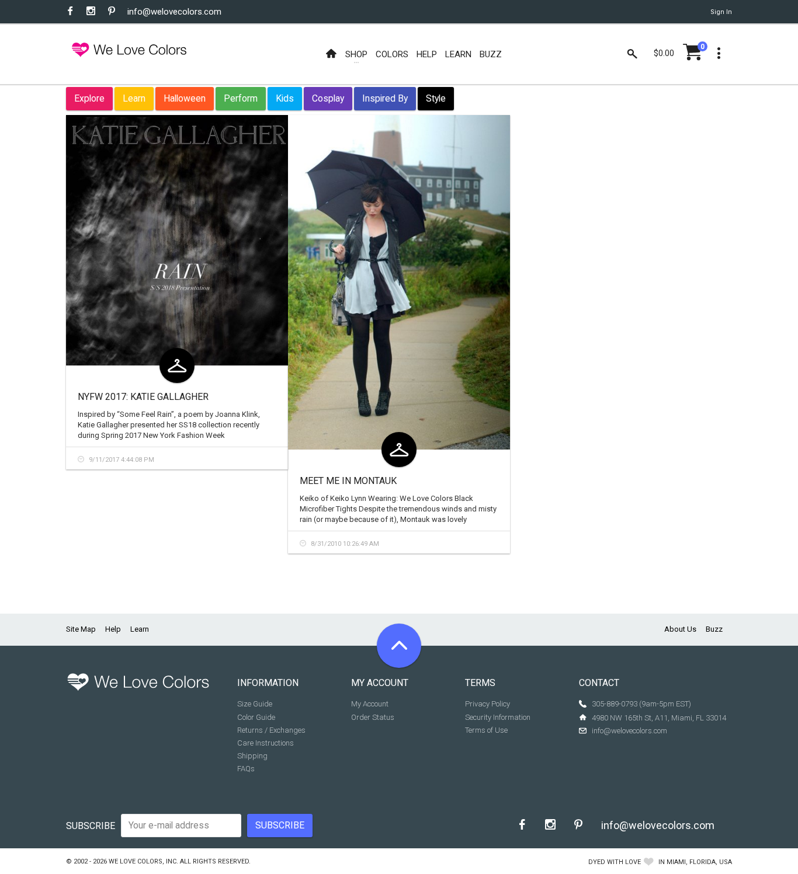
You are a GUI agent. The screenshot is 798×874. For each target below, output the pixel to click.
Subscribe (90, 825)
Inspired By (385, 98)
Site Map (81, 629)
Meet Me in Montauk (348, 480)
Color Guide (256, 717)
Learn (134, 98)
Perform (241, 98)
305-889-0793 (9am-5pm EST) (641, 703)
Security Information (497, 717)
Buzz (714, 629)
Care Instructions (265, 743)
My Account (369, 703)
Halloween (185, 98)
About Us (680, 629)
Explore (89, 98)
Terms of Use (486, 730)
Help (113, 629)
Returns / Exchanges (271, 730)
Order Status (372, 717)
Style (436, 98)
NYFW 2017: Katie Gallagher (143, 396)
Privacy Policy (487, 703)
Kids (285, 98)
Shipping (252, 755)
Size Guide (254, 703)
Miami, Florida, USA (699, 862)
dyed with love (614, 862)
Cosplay (328, 98)
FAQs (246, 768)
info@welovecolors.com (174, 11)
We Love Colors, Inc (142, 861)
